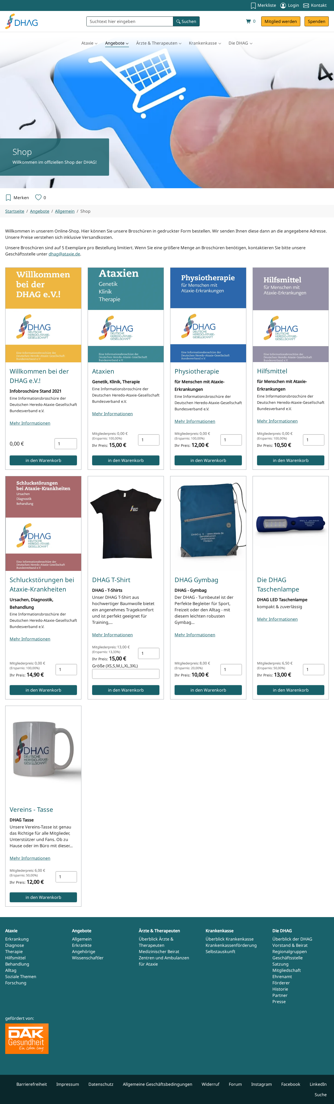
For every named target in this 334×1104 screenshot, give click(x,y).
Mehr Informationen (30, 423)
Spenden (316, 21)
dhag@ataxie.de (64, 254)
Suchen (188, 21)
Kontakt (318, 5)
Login (293, 5)
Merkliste (266, 5)
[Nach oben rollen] (322, 1092)
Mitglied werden (281, 21)
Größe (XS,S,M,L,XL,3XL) (115, 666)
